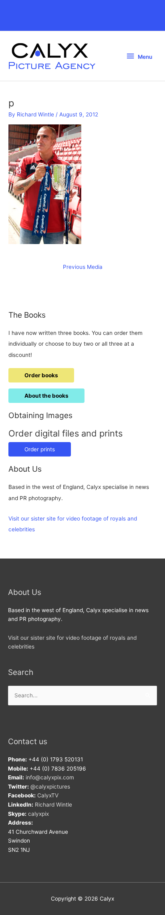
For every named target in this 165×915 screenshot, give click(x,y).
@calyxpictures (50, 786)
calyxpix (38, 814)
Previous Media (83, 267)
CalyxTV (47, 795)
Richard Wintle (53, 804)
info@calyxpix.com (50, 777)
